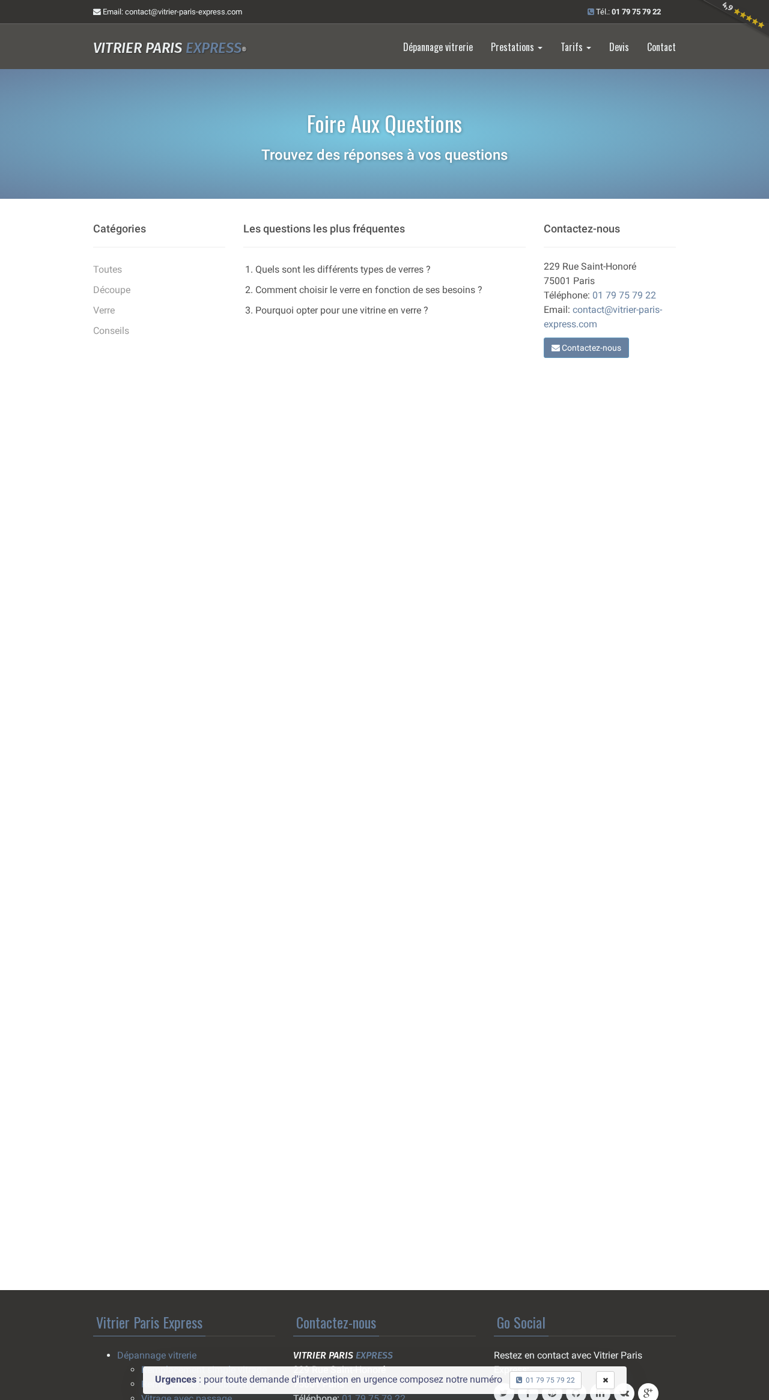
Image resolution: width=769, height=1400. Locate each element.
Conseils (111, 330)
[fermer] (605, 1380)
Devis (619, 47)
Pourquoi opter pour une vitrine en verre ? (341, 310)
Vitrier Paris (169, 48)
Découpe (111, 289)
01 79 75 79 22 (624, 295)
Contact (661, 47)
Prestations (513, 47)
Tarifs (573, 47)
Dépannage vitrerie (438, 47)
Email (171, 11)
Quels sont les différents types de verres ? (343, 269)
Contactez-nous (590, 348)
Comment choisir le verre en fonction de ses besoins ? (368, 289)
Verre (104, 310)
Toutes (107, 269)
